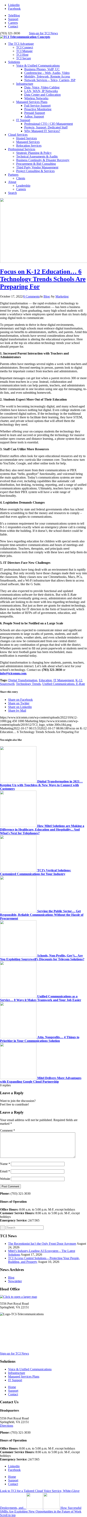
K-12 (78, 680)
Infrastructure (24, 83)
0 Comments (31, 296)
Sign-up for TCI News (43, 33)
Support (13, 19)
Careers (13, 22)
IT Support (23, 120)
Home (12, 1387)
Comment (7, 1130)
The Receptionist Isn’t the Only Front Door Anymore (42, 1243)
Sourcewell (7, 684)
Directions (6, 1425)
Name (5, 1164)
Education (45, 680)
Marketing (62, 296)
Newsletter (15, 1281)
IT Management (63, 680)
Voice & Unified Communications (38, 65)
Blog (47, 296)
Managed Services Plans (31, 102)
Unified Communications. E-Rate (63, 684)
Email (5, 1171)
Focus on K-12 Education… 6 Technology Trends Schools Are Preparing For (43, 279)
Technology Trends (28, 684)
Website (5, 1178)
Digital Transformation (22, 680)
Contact (13, 26)
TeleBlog (14, 15)
